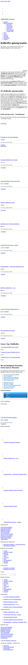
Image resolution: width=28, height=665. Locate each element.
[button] (7, 393)
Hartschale (9, 24)
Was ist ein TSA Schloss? (7, 535)
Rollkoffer (12, 19)
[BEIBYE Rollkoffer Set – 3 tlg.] (7, 286)
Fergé (5, 559)
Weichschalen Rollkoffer (6, 527)
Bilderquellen (7, 648)
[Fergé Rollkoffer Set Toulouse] (7, 329)
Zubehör (6, 39)
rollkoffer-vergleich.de (11, 640)
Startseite (6, 22)
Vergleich (6, 35)
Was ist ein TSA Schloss (9, 386)
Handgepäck (10, 27)
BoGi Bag (6, 554)
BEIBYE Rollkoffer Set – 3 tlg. (8, 288)
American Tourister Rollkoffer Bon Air (10, 309)
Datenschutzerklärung (9, 647)
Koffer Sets (9, 28)
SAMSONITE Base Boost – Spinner (9, 245)
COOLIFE (6, 557)
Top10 (5, 34)
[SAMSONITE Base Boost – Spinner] (5, 244)
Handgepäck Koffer (8, 388)
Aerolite (5, 550)
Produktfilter (6, 38)
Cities (5, 556)
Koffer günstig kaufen (9, 380)
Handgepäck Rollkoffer (6, 536)
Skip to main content (5, 1)
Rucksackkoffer (10, 30)
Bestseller (6, 36)
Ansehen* (3, 145)
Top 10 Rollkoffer (8, 376)
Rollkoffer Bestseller (8, 382)
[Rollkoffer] (14, 6)
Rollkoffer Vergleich (8, 384)
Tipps (5, 32)
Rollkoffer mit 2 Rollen (9, 568)
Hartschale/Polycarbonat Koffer (11, 378)
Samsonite (6, 561)
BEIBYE (6, 553)
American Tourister (8, 552)
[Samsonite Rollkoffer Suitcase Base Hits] (5, 180)
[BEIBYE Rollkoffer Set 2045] (7, 201)
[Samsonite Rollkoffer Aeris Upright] (4, 158)
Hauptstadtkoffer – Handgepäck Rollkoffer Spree (12, 266)
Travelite (6, 563)
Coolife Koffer (10, 31)
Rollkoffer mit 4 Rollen (9, 569)
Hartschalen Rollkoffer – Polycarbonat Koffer (14, 544)
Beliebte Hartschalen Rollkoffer (11, 377)
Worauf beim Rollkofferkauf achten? (12, 385)
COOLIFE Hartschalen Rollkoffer (9, 417)
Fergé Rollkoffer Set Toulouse (8, 330)
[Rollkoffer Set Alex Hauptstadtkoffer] (6, 136)
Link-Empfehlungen (8, 649)
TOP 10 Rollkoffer (5, 532)
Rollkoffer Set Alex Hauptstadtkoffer (9, 137)
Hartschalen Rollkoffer (6, 528)
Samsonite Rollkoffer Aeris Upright (9, 160)
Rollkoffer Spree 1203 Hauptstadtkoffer (10, 224)
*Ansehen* (3, 167)
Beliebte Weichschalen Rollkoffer (11, 374)
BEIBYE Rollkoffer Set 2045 (8, 202)
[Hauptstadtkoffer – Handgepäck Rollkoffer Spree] (4, 265)
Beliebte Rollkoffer (8, 23)
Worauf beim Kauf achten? (7, 534)
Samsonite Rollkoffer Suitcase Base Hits (10, 181)
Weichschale (9, 26)
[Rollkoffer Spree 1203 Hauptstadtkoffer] (7, 222)
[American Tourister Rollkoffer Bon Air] (5, 308)
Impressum (6, 645)
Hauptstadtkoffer (7, 560)
